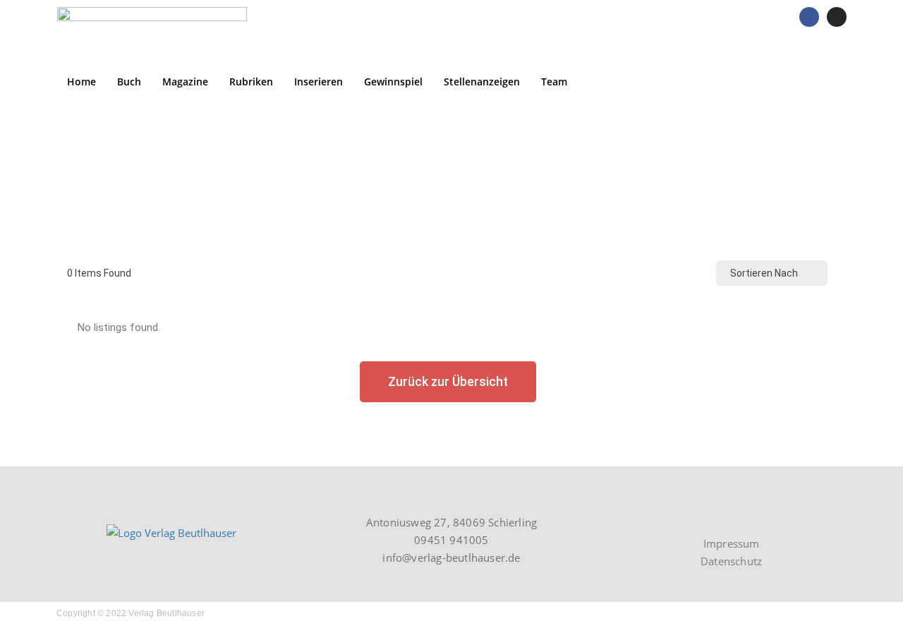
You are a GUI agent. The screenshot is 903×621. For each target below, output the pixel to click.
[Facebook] (809, 17)
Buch (129, 81)
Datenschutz (731, 561)
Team (554, 81)
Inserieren (318, 81)
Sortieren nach (764, 273)
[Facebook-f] (742, 515)
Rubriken (251, 81)
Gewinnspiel (393, 81)
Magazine (185, 81)
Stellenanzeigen (482, 81)
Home (81, 81)
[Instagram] (837, 17)
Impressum (731, 543)
